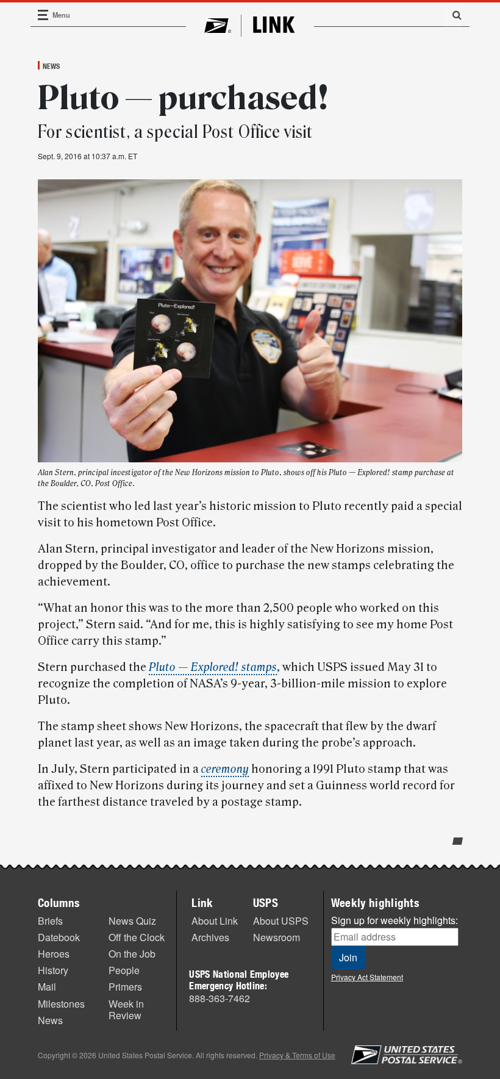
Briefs (50, 921)
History (53, 970)
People (124, 970)
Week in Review (126, 1009)
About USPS (281, 921)
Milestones (61, 1004)
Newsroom (276, 937)
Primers (125, 987)
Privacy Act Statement (367, 977)
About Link (214, 921)
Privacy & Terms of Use (297, 1055)
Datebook (59, 937)
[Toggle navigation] (43, 15)
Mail (47, 987)
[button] (452, 14)
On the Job (132, 954)
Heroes (54, 954)
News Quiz (132, 921)
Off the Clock (137, 937)
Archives (210, 937)
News (51, 66)
